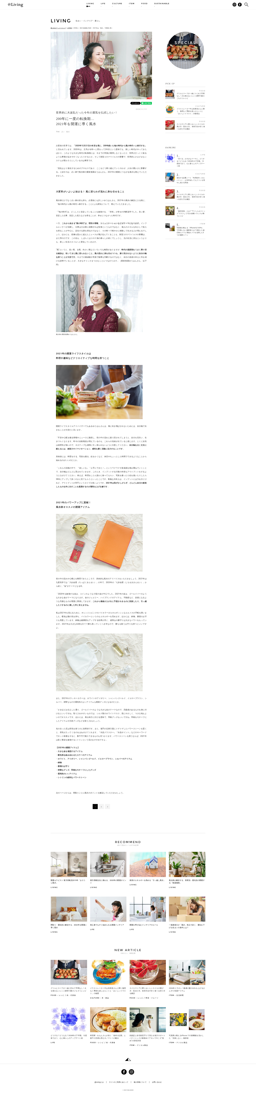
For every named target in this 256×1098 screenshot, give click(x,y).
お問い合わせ (157, 1082)
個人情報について (140, 1082)
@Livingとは (99, 1082)
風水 (68, 132)
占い (63, 132)
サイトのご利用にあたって (118, 1082)
